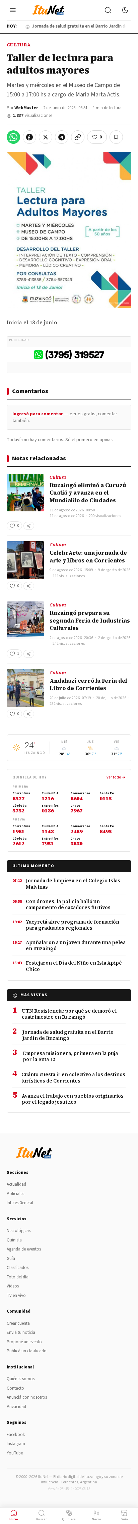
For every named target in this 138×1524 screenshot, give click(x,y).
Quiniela (14, 1240)
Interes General (20, 1203)
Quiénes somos (20, 1379)
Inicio (13, 1519)
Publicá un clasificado (27, 1351)
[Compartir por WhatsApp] (13, 137)
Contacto (15, 1388)
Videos (13, 1286)
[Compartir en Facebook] (29, 137)
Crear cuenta (18, 1323)
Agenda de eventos (24, 1249)
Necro (96, 1519)
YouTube (15, 1453)
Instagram (16, 1444)
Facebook (16, 1435)
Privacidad (16, 1407)
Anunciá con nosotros (27, 1397)
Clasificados (17, 1268)
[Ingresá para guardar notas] (116, 137)
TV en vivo (16, 1296)
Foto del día (17, 1277)
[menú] (13, 10)
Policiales (15, 1194)
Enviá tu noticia (21, 1332)
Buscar (41, 1519)
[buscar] (108, 10)
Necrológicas (18, 1231)
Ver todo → (116, 777)
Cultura (18, 44)
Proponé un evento (24, 1342)
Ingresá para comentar (37, 414)
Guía (11, 1259)
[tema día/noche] (125, 10)
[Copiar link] (77, 137)
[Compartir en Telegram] (61, 137)
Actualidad (16, 1184)
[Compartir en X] (45, 137)
